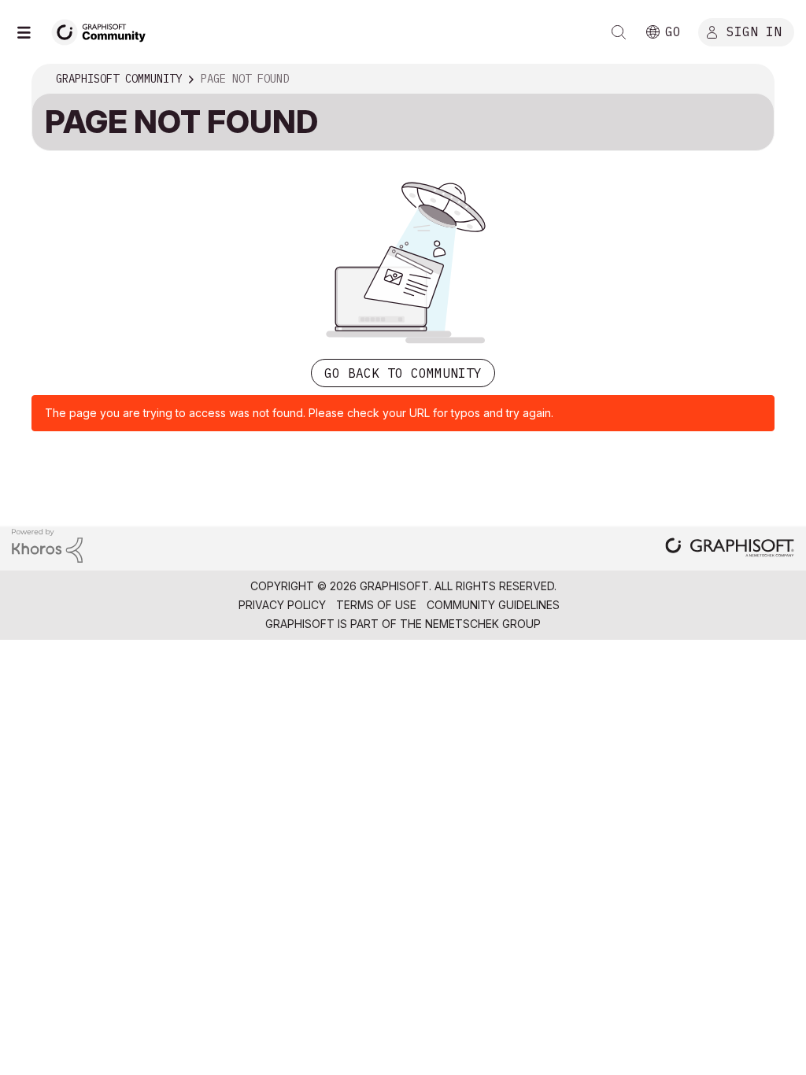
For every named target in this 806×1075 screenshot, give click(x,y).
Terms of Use (376, 604)
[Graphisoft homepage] (729, 549)
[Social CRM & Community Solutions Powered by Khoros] (47, 545)
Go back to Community (403, 373)
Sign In (754, 31)
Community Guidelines (493, 604)
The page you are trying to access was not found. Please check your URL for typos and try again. (299, 412)
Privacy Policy (282, 604)
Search (618, 32)
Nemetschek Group (483, 623)
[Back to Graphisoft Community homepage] (104, 30)
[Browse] (31, 32)
